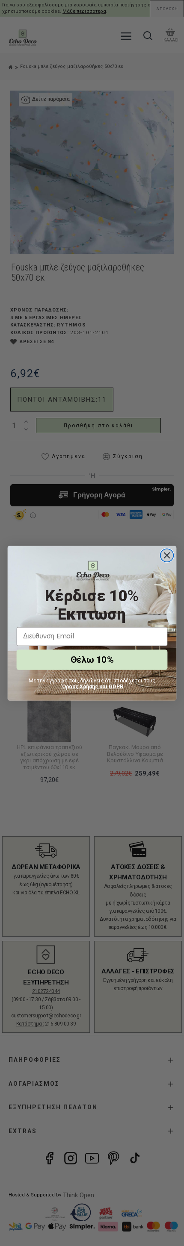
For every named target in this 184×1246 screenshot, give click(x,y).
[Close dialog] (167, 555)
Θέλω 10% (92, 659)
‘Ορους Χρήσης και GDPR (92, 686)
